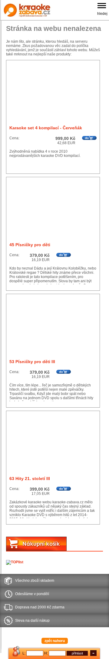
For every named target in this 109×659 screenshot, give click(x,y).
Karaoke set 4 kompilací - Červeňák (45, 127)
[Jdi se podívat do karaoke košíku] (36, 550)
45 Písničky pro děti (29, 244)
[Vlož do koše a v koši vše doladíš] (89, 138)
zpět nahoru (55, 641)
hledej (102, 14)
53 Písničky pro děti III (32, 361)
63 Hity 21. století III (29, 478)
